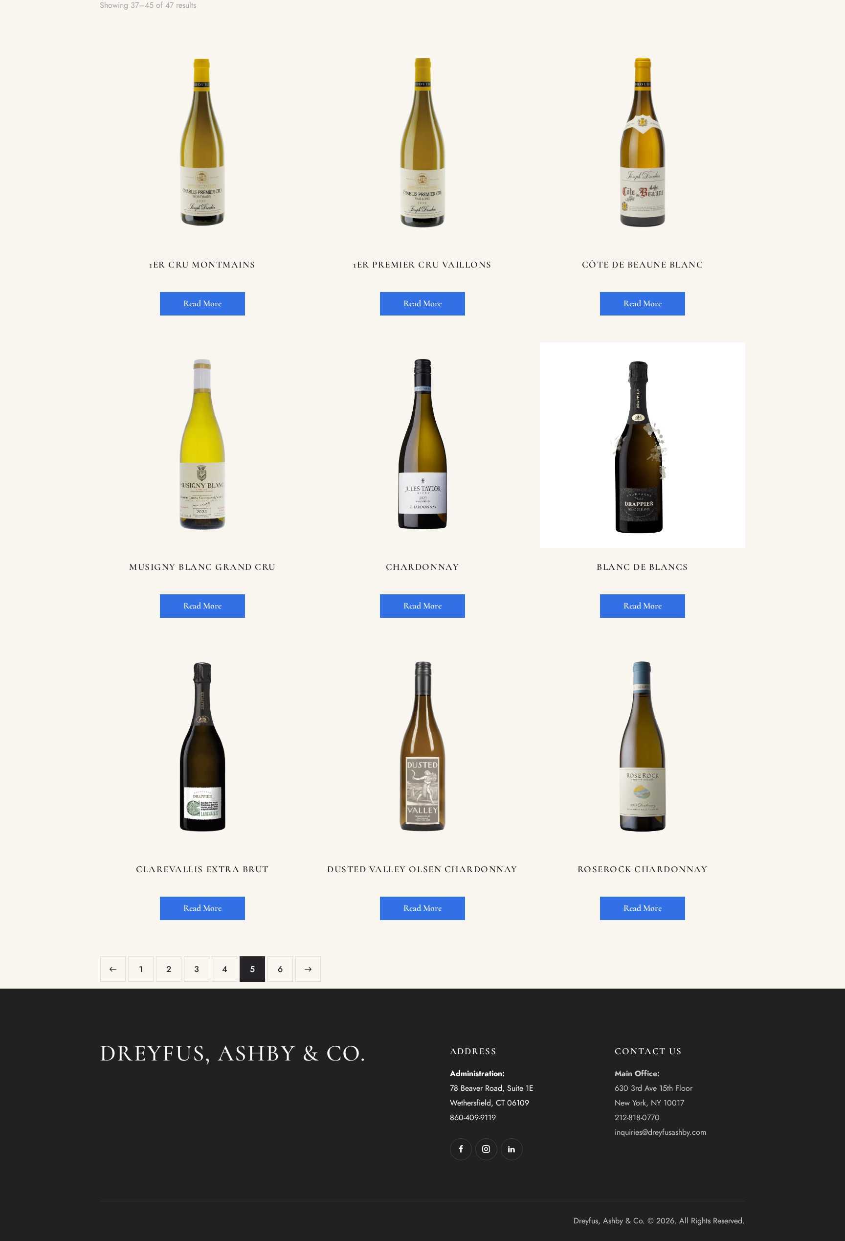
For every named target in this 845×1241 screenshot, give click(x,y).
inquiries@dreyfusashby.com (660, 1132)
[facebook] (461, 1149)
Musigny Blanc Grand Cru (202, 566)
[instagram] (486, 1149)
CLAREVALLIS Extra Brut (202, 869)
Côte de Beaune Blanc (642, 264)
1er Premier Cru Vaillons (422, 264)
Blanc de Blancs (643, 566)
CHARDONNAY (422, 566)
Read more (202, 303)
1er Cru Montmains (202, 264)
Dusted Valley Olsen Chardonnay (422, 869)
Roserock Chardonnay (643, 869)
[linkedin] (512, 1149)
